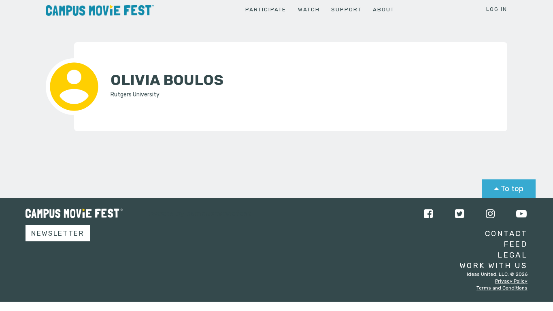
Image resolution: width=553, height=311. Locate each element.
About (383, 9)
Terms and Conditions (501, 288)
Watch (309, 9)
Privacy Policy (511, 281)
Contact (506, 233)
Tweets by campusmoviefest (199, 213)
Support (346, 9)
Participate (265, 9)
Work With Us (493, 265)
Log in (496, 9)
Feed (515, 244)
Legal (512, 255)
